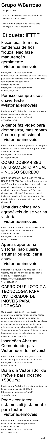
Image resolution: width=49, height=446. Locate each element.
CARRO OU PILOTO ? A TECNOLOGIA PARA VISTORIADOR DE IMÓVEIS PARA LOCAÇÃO (23, 296)
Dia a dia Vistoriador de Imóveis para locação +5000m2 (23, 375)
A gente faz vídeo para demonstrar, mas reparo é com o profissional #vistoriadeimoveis (24, 132)
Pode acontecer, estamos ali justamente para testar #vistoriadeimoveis (23, 407)
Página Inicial (9, 10)
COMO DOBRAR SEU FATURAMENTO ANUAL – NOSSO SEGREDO (23, 167)
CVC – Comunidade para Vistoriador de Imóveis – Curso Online (22, 17)
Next (44, 438)
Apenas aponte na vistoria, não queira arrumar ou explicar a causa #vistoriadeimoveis (21, 254)
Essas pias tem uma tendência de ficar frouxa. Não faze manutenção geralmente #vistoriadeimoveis (20, 54)
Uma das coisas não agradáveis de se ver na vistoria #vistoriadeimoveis (24, 214)
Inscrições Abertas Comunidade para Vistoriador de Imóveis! (23, 345)
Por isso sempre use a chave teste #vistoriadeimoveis (22, 100)
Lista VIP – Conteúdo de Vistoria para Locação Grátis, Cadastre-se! (21, 25)
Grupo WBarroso (21, 5)
